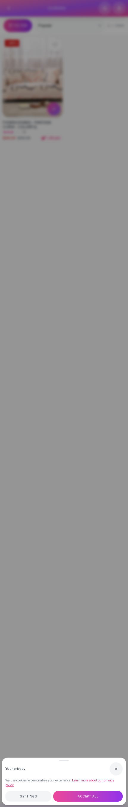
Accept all (88, 796)
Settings (28, 796)
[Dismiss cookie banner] (116, 768)
